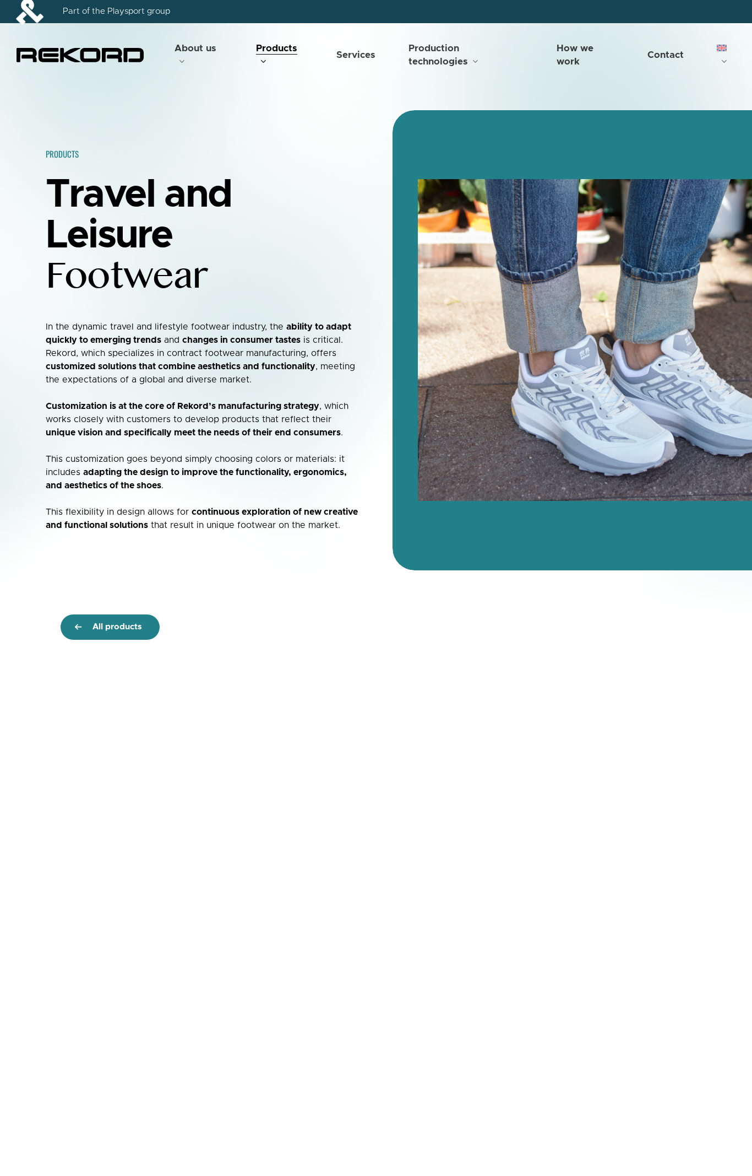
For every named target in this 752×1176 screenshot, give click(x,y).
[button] (110, 627)
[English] (726, 55)
